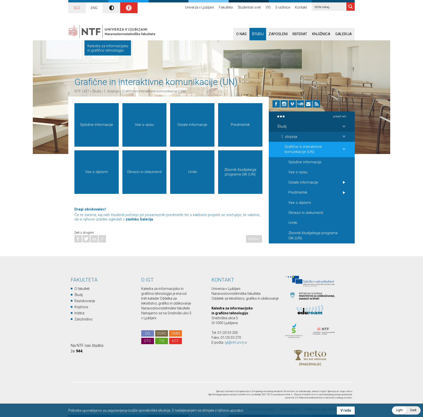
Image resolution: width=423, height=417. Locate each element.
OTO (147, 341)
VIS (268, 7)
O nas (241, 34)
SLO (77, 8)
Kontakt (301, 7)
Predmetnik (240, 124)
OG (147, 333)
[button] (406, 410)
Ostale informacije (192, 124)
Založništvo (83, 319)
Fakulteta (226, 7)
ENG (94, 8)
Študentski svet (249, 7)
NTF (77, 91)
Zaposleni (278, 34)
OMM (175, 333)
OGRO (161, 333)
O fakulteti (82, 289)
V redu (346, 410)
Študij (258, 34)
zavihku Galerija (139, 219)
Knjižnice (81, 307)
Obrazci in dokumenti (144, 172)
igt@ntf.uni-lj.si (236, 342)
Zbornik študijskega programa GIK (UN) (240, 171)
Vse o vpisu (144, 124)
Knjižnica (321, 34)
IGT (86, 91)
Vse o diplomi (96, 172)
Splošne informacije (96, 124)
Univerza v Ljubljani (199, 7)
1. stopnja (111, 91)
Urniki (192, 172)
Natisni (253, 239)
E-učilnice (283, 7)
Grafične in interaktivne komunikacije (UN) (153, 91)
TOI (161, 341)
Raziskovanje (84, 301)
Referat (300, 34)
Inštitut (79, 313)
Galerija (343, 34)
